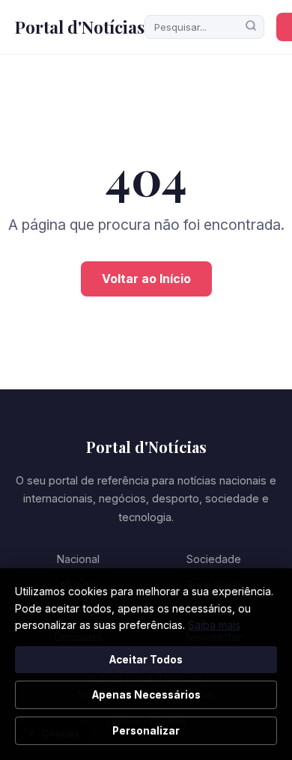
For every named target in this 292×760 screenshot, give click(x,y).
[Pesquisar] (251, 26)
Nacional (78, 559)
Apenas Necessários (146, 695)
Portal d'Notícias (80, 27)
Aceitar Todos (146, 660)
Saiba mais (214, 624)
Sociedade (213, 559)
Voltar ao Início (146, 278)
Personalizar (146, 731)
